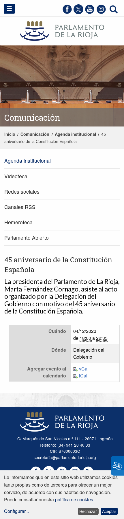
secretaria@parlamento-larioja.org (65, 457)
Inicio (9, 134)
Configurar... (16, 511)
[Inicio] (62, 30)
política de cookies (74, 499)
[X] (78, 12)
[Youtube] (89, 12)
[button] (9, 9)
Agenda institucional (75, 134)
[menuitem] (62, 161)
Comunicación (34, 134)
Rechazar (88, 511)
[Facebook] (67, 12)
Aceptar (109, 511)
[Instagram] (101, 12)
